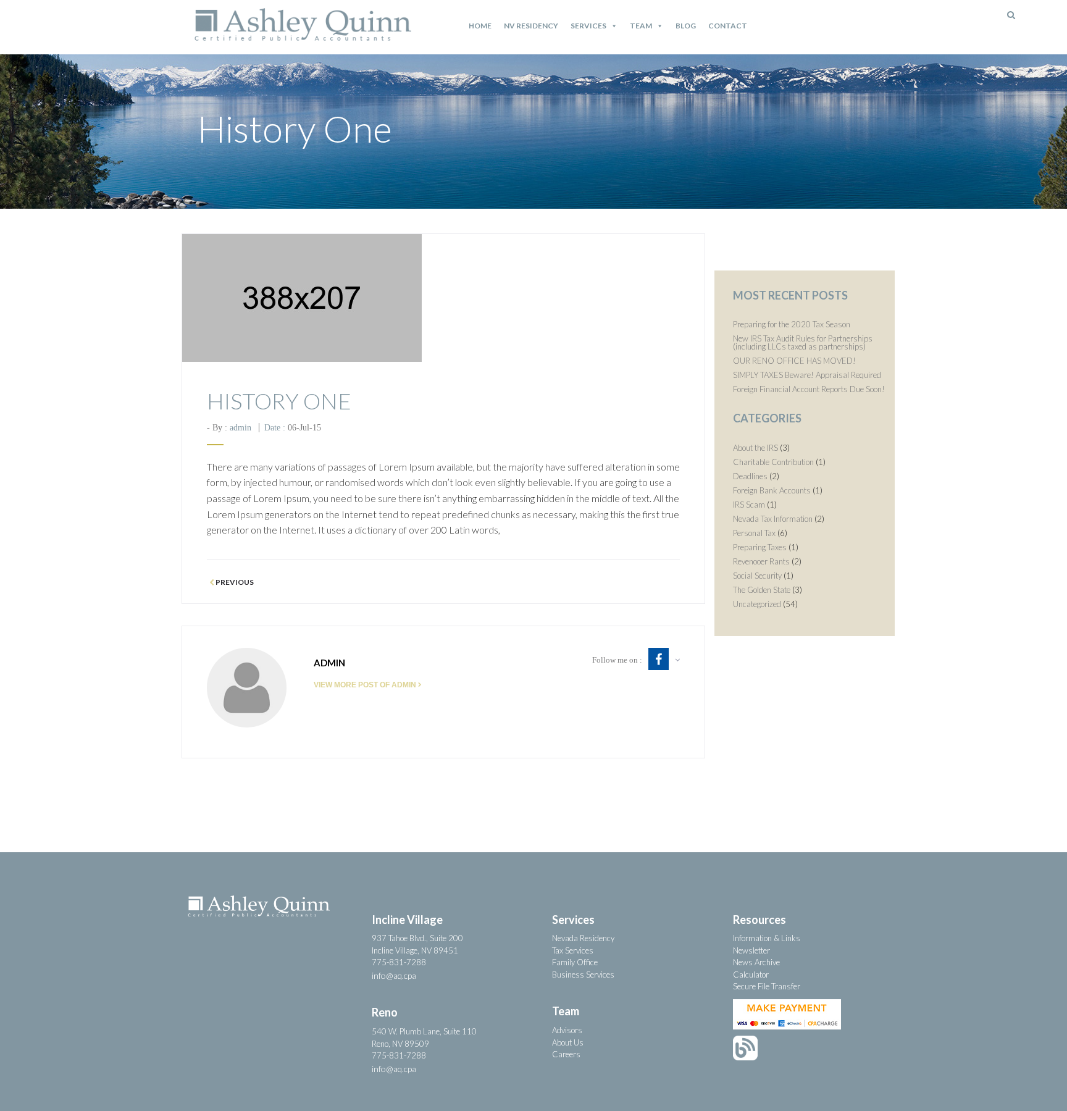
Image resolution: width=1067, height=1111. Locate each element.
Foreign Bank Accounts (772, 490)
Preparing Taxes (760, 547)
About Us (568, 1042)
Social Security (757, 576)
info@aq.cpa (394, 975)
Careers (566, 1054)
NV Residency (531, 25)
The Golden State (761, 590)
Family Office (575, 962)
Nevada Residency (583, 938)
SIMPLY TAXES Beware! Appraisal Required (807, 375)
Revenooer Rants (761, 561)
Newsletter (751, 950)
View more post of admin (365, 685)
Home (480, 25)
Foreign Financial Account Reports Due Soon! (809, 389)
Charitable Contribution (773, 462)
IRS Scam (749, 504)
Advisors (567, 1030)
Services (588, 25)
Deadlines (750, 476)
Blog (686, 25)
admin (240, 427)
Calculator (751, 974)
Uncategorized (757, 604)
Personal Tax (754, 533)
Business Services (583, 974)
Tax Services (572, 950)
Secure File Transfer (766, 986)
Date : (292, 427)
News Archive (756, 962)
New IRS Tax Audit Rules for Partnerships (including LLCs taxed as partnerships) (802, 342)
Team (641, 25)
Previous (234, 582)
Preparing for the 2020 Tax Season (791, 324)
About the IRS (755, 448)
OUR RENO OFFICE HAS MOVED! (794, 361)
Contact (727, 25)
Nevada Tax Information (773, 519)
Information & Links (766, 938)
